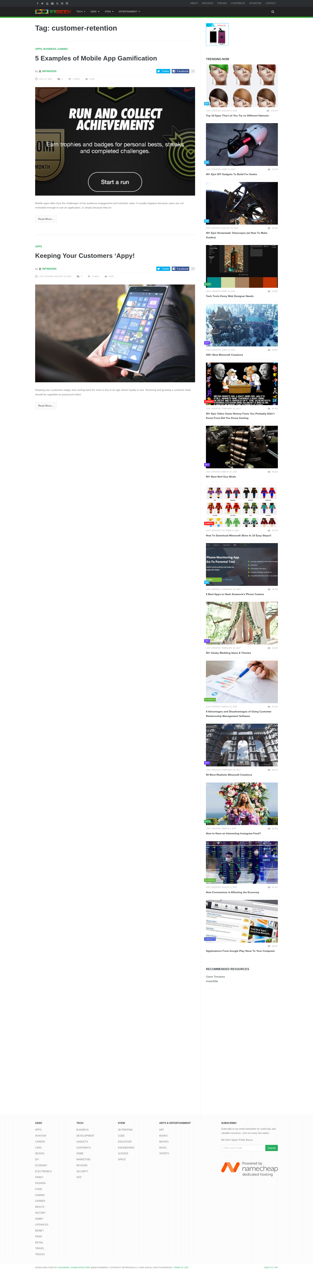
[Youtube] (47, 3)
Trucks (40, 1254)
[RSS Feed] (57, 3)
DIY (37, 1159)
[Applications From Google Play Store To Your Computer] (242, 921)
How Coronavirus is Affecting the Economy (232, 892)
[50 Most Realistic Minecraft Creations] (242, 745)
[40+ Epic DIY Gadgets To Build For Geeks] (242, 144)
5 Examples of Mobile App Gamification (96, 58)
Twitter (165, 71)
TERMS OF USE (180, 1267)
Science (123, 1153)
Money (39, 1230)
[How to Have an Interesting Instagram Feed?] (242, 804)
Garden (40, 1201)
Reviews (81, 1165)
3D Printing (125, 1129)
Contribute (238, 3)
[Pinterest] (62, 3)
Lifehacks (41, 1224)
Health (39, 1207)
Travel (39, 1248)
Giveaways (83, 1147)
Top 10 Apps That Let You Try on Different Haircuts (237, 115)
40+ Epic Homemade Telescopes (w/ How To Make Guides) (236, 235)
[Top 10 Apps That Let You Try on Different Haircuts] (242, 85)
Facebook (182, 71)
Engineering (126, 1147)
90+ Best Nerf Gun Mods (221, 476)
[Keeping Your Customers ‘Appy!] (115, 333)
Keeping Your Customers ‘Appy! (85, 255)
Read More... (46, 218)
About (194, 3)
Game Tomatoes (215, 976)
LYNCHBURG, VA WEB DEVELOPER (73, 1267)
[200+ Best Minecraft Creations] (242, 325)
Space (122, 1159)
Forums (222, 3)
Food (38, 1189)
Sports (164, 1153)
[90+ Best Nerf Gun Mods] (242, 447)
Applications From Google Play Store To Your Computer (240, 950)
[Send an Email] (53, 3)
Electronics (43, 1171)
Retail (39, 1242)
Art (161, 1129)
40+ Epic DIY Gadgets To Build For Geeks (231, 174)
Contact (271, 3)
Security (82, 1171)
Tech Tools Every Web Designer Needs (230, 296)
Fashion (40, 1183)
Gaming (62, 48)
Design (39, 1153)
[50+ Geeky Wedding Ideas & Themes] (242, 623)
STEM (108, 11)
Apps (38, 48)
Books (163, 1135)
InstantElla (212, 981)
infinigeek (49, 71)
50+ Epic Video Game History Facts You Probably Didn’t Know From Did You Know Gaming (240, 416)
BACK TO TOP (271, 1267)
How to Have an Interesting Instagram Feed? (233, 833)
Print (38, 1236)
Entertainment (128, 11)
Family (39, 1177)
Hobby (39, 1218)
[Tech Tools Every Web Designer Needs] (242, 266)
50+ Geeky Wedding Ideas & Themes (228, 652)
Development (85, 1135)
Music (163, 1147)
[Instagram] (67, 3)
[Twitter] (42, 3)
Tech (79, 11)
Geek (94, 11)
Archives (207, 3)
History (40, 1213)
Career (40, 1141)
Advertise (255, 3)
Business (49, 48)
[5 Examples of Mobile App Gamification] (115, 141)
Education (125, 1141)
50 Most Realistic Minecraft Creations (229, 774)
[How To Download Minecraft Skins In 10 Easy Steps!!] (242, 505)
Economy (41, 1165)
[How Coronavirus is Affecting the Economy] (242, 862)
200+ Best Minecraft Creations (224, 354)
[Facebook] (38, 3)
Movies (164, 1141)
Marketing (83, 1159)
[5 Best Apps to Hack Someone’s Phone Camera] (242, 564)
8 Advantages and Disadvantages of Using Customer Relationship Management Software (238, 713)
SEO (79, 1177)
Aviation (40, 1135)
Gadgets (82, 1141)
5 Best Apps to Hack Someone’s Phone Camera (235, 594)
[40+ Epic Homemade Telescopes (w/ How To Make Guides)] (242, 203)
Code (121, 1135)
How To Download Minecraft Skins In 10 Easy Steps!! (238, 535)
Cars (38, 1147)
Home (80, 1153)
